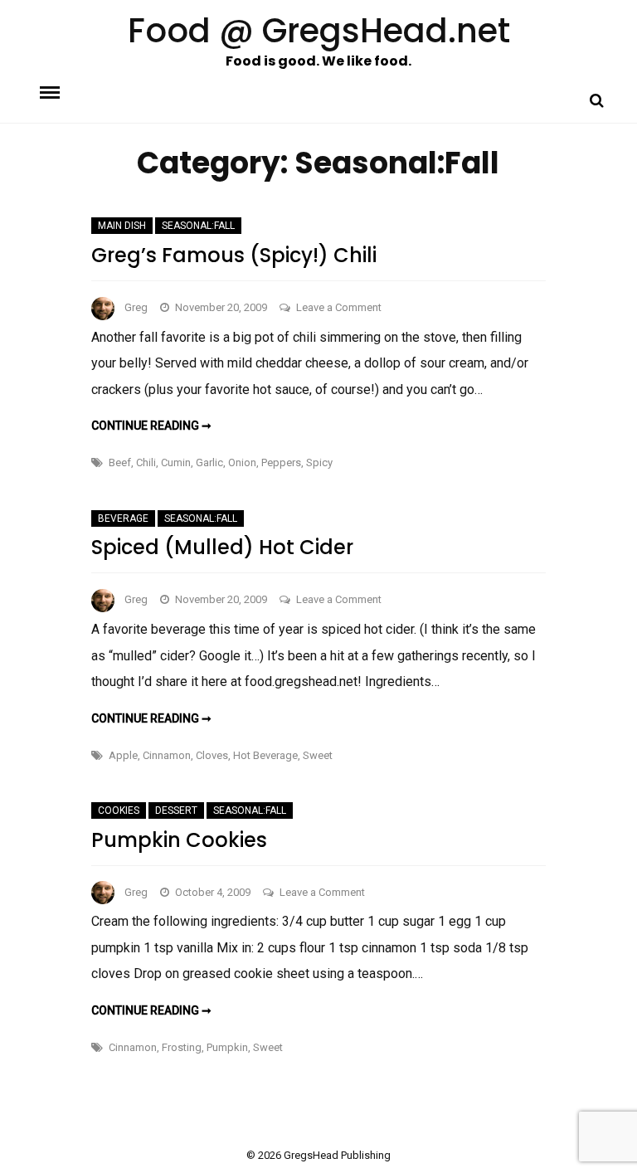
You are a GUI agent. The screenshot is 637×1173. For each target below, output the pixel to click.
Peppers (281, 462)
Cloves (212, 755)
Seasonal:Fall (198, 225)
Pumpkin (227, 1047)
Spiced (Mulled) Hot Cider (222, 547)
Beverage (123, 518)
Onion (242, 462)
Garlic (209, 462)
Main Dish (122, 225)
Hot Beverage (265, 755)
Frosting (182, 1047)
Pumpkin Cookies (179, 840)
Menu (64, 91)
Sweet (318, 755)
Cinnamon (167, 755)
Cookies (118, 810)
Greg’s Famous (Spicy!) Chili (234, 255)
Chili (146, 462)
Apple (123, 755)
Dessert (176, 810)
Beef (120, 462)
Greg (136, 307)
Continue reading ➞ (151, 425)
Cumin (176, 462)
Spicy (319, 462)
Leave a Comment (339, 307)
